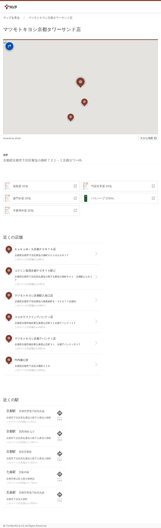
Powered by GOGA (12, 138)
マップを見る (11, 17)
